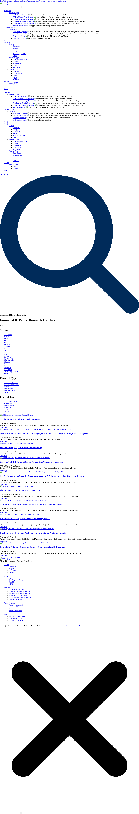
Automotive (8, 356)
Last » (20, 557)
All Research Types (11, 383)
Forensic (16, 61)
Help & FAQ (8, 576)
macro (6, 338)
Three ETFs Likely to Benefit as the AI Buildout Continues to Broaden (31, 462)
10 (15, 557)
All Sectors (8, 335)
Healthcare (16, 52)
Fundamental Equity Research (23, 21)
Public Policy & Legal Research (24, 23)
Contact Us (17, 85)
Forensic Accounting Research (23, 19)
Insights (7, 42)
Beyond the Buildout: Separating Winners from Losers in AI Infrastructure (33, 547)
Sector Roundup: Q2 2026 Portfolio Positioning (21, 448)
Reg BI (11, 582)
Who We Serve (9, 28)
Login (6, 89)
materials (7, 344)
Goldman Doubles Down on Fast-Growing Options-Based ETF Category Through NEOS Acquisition (45, 433)
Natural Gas (8, 358)
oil (5, 340)
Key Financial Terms (16, 580)
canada (6, 337)
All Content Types (10, 402)
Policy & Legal (18, 65)
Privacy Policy (84, 626)
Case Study (17, 71)
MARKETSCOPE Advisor (18, 616)
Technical (16, 67)
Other (15, 56)
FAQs (11, 578)
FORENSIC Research (16, 620)
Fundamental (17, 63)
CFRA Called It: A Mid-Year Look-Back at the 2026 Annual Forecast (31, 504)
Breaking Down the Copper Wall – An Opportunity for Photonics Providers (33, 533)
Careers (15, 87)
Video (15, 77)
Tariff (6, 350)
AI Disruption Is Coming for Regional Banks (20, 419)
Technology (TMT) (19, 54)
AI (5, 352)
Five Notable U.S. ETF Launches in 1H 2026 (20, 490)
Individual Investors (20, 38)
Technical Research (19, 26)
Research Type (14, 13)
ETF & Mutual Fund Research (23, 17)
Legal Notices (71, 626)
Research (16, 75)
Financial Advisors (19, 36)
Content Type (13, 69)
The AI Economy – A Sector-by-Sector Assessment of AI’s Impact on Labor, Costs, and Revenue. (33, 1)
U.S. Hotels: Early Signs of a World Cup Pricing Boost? (25, 519)
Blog (6, 40)
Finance (7, 362)
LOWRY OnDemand (16, 618)
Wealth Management (20, 32)
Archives (7, 346)
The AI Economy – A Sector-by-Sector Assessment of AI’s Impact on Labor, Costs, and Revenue (42, 476)
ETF (5, 348)
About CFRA (13, 83)
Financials (16, 50)
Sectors (11, 44)
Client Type (13, 29)
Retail (6, 354)
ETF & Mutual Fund (20, 60)
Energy (15, 48)
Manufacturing (9, 360)
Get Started (4, 5)
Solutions (7, 11)
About (6, 81)
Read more (3, 427)
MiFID (11, 584)
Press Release (17, 73)
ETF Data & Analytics (20, 15)
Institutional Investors (20, 34)
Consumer (16, 46)
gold (5, 342)
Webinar (16, 79)
